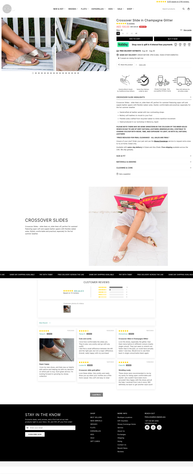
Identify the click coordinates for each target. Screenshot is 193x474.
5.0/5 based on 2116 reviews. (178, 2)
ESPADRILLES (98, 9)
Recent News (122, 448)
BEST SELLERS (96, 417)
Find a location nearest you (155, 417)
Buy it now (173, 39)
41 (136, 33)
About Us (121, 431)
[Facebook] (147, 427)
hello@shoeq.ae (151, 423)
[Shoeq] (9, 8)
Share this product (127, 65)
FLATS (84, 9)
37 (127, 33)
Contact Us (122, 445)
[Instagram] (153, 427)
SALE (120, 9)
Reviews (121, 452)
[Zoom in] (50, 22)
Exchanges (122, 434)
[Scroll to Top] (189, 463)
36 (123, 33)
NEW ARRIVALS (96, 421)
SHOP (129, 9)
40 (132, 33)
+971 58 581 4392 (152, 421)
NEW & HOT (58, 9)
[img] (44, 331)
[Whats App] (159, 427)
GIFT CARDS (95, 441)
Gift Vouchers (123, 421)
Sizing (120, 441)
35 (118, 33)
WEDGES (72, 9)
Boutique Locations (125, 417)
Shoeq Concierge (161, 141)
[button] (188, 9)
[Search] (183, 9)
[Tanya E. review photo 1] (56, 349)
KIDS (110, 9)
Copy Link (142, 65)
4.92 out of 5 (79, 291)
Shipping (121, 438)
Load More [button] (96, 395)
